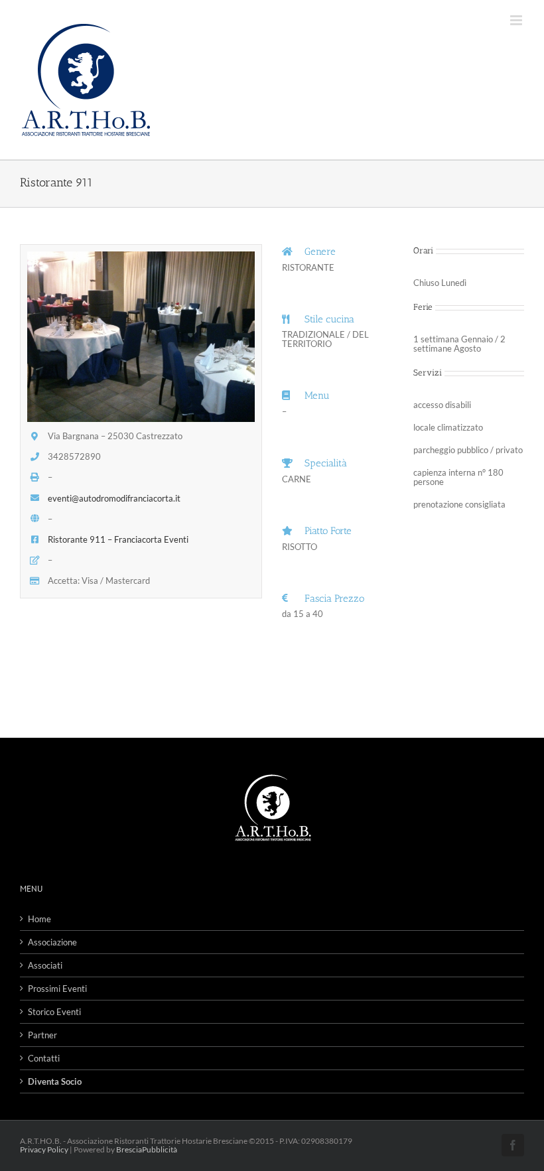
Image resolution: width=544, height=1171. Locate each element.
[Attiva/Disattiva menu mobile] (517, 20)
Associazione (52, 942)
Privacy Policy (44, 1149)
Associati (45, 965)
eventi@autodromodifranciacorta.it (114, 498)
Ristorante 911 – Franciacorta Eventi (118, 539)
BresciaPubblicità (146, 1149)
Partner (42, 1035)
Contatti (44, 1058)
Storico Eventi (54, 1011)
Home (39, 919)
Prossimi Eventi (57, 988)
